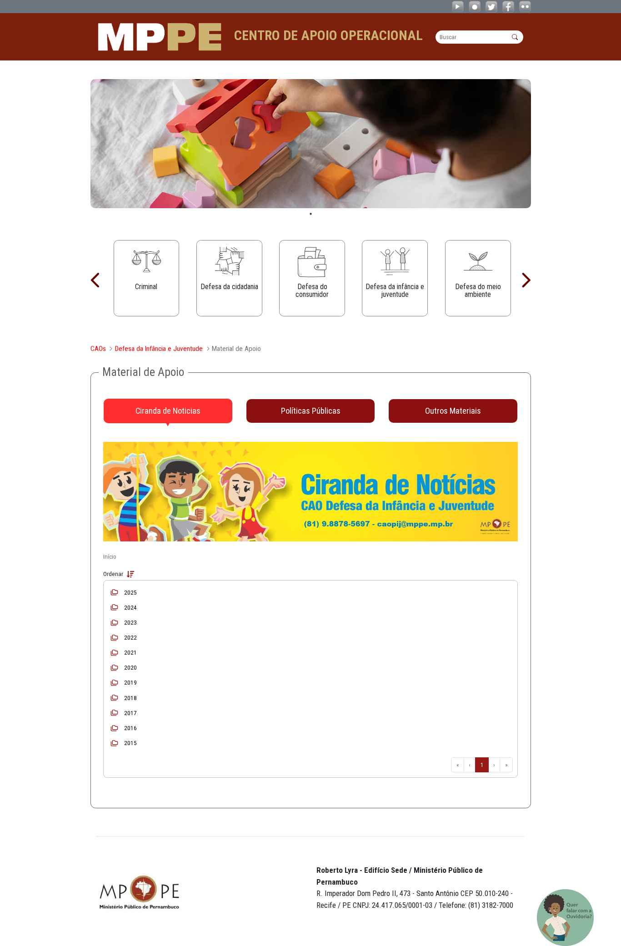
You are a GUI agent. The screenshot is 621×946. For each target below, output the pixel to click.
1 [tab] (311, 214)
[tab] (168, 411)
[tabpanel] (310, 143)
